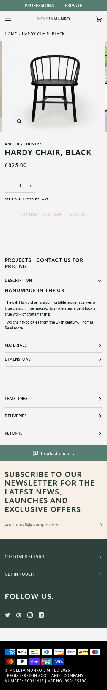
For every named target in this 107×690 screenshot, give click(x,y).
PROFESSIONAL (41, 5)
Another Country (23, 144)
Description (18, 280)
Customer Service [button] (25, 557)
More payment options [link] (24, 249)
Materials (16, 345)
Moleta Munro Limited (34, 670)
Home (11, 34)
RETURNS (13, 433)
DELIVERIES (15, 416)
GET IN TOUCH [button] (19, 574)
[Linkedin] (41, 615)
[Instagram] (30, 615)
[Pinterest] (18, 615)
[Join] (94, 524)
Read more (14, 328)
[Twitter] (7, 615)
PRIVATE (73, 5)
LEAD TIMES (16, 398)
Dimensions (18, 359)
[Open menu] (14, 19)
